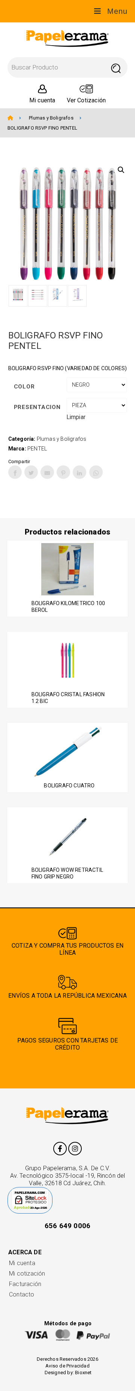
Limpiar (76, 417)
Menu (117, 11)
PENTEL (37, 449)
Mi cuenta (22, 1263)
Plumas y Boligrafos (51, 118)
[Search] (115, 67)
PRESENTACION (37, 407)
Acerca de (25, 1252)
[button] (121, 170)
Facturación (25, 1284)
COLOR (24, 386)
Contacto (21, 1294)
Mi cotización (27, 1273)
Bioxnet (83, 1372)
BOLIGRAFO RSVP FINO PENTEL (42, 128)
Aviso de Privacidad (67, 1366)
